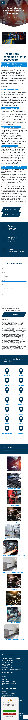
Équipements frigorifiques (9, 683)
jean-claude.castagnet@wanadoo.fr (16, 251)
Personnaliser (9, 716)
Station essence (6, 685)
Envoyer (15, 314)
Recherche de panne (7, 696)
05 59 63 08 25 (12, 239)
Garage (4, 691)
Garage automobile (7, 678)
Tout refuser (9, 713)
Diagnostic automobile (8, 693)
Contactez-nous (12, 215)
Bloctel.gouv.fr (5, 349)
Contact (4, 679)
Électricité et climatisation (9, 681)
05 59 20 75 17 (12, 241)
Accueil (4, 676)
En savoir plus (11, 209)
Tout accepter (9, 710)
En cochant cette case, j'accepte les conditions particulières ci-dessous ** (12, 309)
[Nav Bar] (3, 2)
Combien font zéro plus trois (9, 288)
